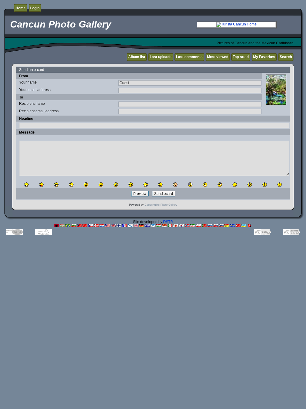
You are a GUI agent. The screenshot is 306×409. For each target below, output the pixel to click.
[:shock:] (190, 184)
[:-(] (101, 184)
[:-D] (56, 184)
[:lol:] (26, 184)
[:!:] (264, 184)
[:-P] (41, 184)
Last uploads (161, 57)
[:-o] (145, 184)
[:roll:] (220, 184)
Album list (136, 57)
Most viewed (217, 57)
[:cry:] (116, 184)
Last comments (189, 57)
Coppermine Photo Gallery (161, 204)
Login (34, 8)
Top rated (241, 57)
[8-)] (130, 184)
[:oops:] (175, 184)
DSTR (168, 222)
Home (21, 8)
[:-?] (160, 184)
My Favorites (264, 57)
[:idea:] (249, 184)
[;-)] (234, 184)
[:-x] (205, 184)
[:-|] (86, 184)
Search (286, 57)
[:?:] (279, 184)
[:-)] (71, 184)
